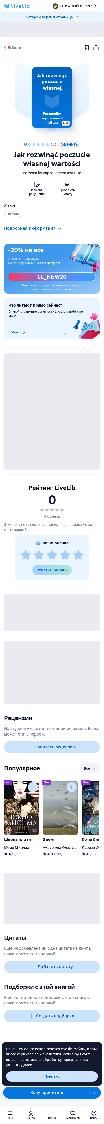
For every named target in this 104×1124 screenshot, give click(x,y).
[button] (51, 97)
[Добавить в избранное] (87, 47)
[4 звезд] (43, 144)
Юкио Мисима (16, 847)
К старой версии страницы (49, 17)
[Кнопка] (33, 787)
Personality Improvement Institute (52, 173)
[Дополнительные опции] (95, 1093)
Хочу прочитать (46, 1092)
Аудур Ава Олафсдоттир (64, 847)
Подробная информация (30, 228)
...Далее (25, 1065)
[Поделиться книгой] (96, 47)
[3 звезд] (38, 144)
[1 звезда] (29, 144)
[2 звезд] (34, 144)
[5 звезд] (47, 144)
